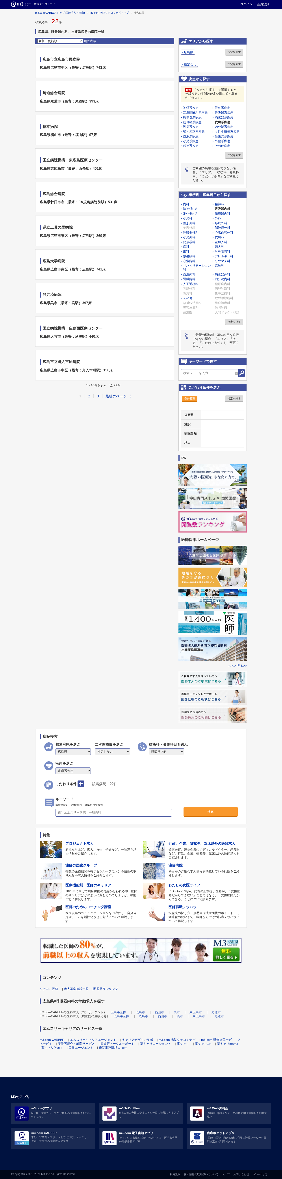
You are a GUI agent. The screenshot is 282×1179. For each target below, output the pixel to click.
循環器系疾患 (192, 117)
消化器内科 (191, 213)
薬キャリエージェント (155, 1043)
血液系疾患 (191, 136)
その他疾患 (222, 145)
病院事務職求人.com (113, 1047)
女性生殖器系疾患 (227, 131)
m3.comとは (260, 1174)
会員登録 (263, 4)
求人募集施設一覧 (76, 989)
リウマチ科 (222, 261)
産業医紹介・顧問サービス (76, 1043)
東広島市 (195, 1012)
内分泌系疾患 (224, 127)
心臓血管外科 (224, 232)
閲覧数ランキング (105, 989)
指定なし (190, 64)
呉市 (177, 1012)
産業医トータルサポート (117, 1043)
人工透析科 (191, 284)
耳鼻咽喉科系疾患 (195, 112)
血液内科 (189, 274)
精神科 (219, 204)
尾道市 (216, 1012)
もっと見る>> (237, 665)
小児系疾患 (191, 141)
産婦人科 (221, 242)
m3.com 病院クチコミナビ (177, 1039)
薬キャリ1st (203, 1043)
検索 (210, 811)
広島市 (140, 1012)
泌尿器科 (189, 242)
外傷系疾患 (222, 141)
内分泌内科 (222, 279)
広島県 (188, 52)
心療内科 (189, 261)
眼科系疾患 (222, 108)
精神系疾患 (191, 145)
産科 (186, 246)
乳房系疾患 (191, 127)
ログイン (246, 4)
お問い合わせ (241, 1174)
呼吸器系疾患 (224, 112)
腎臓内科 (189, 279)
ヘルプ (226, 1174)
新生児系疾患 (224, 136)
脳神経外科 (222, 227)
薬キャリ (183, 1043)
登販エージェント (81, 1047)
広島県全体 (118, 1012)
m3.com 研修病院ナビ (216, 1039)
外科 (218, 218)
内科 (186, 204)
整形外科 (189, 223)
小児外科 (189, 237)
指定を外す (234, 52)
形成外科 (221, 223)
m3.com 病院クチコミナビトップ (109, 12)
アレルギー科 (224, 256)
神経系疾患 (191, 108)
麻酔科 (219, 265)
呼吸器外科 (191, 232)
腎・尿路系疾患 (194, 131)
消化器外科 (222, 274)
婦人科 (219, 246)
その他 (187, 298)
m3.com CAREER (52, 1039)
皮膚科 (219, 237)
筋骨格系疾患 (192, 122)
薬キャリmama (227, 1043)
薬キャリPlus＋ (52, 1047)
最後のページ (116, 396)
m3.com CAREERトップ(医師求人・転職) (60, 12)
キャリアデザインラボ (137, 1039)
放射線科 (189, 256)
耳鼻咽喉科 (222, 251)
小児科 (187, 218)
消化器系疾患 (224, 117)
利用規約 (175, 1174)
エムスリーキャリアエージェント (93, 1039)
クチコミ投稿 (49, 989)
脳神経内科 (191, 208)
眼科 (186, 251)
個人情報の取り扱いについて (201, 1174)
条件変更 (189, 398)
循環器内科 (222, 213)
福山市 (159, 1012)
